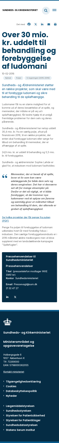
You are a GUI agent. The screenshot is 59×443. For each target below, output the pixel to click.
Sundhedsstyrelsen (18, 410)
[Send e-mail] (48, 24)
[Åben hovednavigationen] (55, 10)
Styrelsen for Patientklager (23, 420)
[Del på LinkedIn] (42, 24)
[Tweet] (35, 24)
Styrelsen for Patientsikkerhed (25, 415)
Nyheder (11, 396)
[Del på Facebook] (29, 24)
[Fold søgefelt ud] (46, 11)
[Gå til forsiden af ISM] (19, 10)
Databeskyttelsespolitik (21, 391)
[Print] (55, 24)
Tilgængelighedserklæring (23, 381)
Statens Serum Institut (20, 430)
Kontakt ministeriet (13, 371)
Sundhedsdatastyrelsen (22, 425)
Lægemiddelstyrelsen (20, 406)
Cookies (11, 386)
